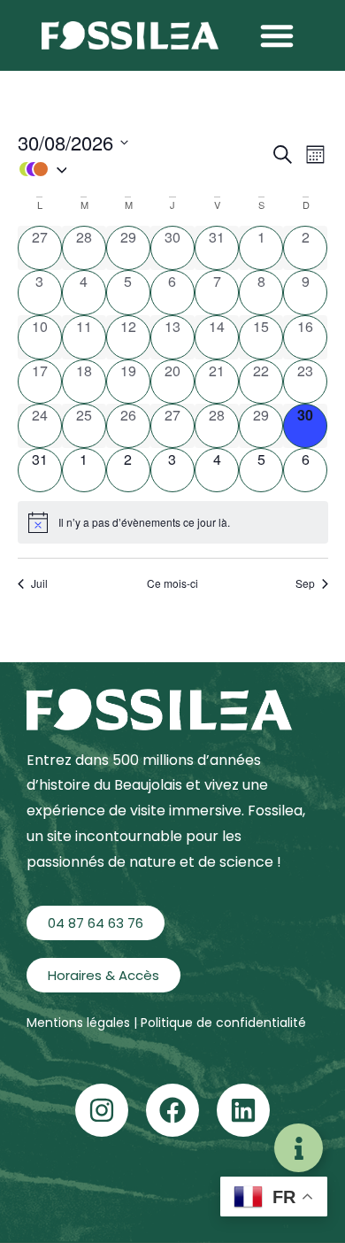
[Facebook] (172, 1110)
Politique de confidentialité (223, 1022)
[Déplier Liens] (298, 1147)
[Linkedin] (243, 1110)
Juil (39, 583)
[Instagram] (101, 1110)
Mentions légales (80, 1022)
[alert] (173, 522)
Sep (305, 583)
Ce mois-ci (172, 583)
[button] (276, 35)
